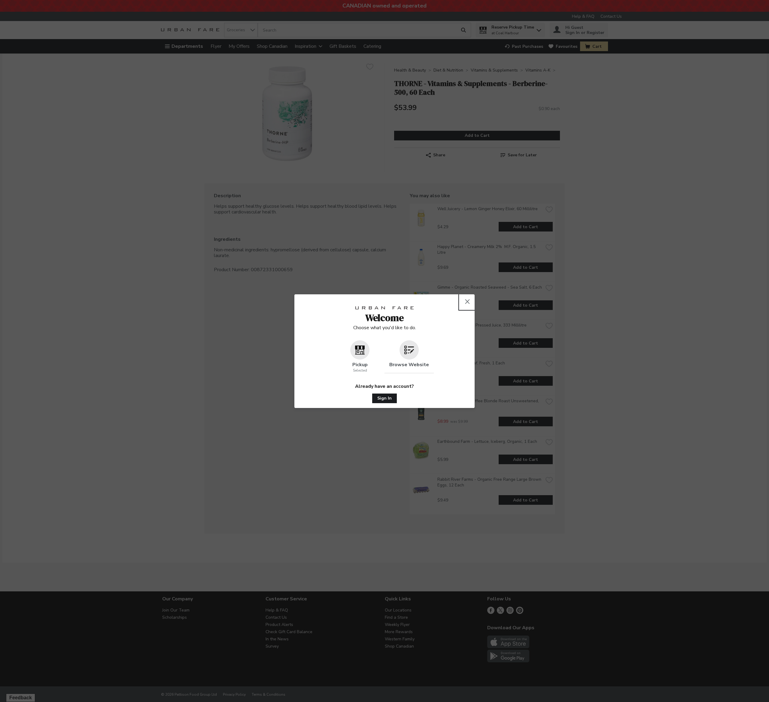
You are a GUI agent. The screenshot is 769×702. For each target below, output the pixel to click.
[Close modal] (467, 301)
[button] (359, 356)
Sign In (384, 398)
